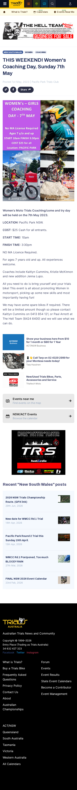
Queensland (10, 732)
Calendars (42, 11)
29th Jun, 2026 (14, 505)
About (7, 698)
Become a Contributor (56, 687)
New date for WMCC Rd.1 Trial (24, 518)
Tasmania (9, 745)
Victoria (8, 751)
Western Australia (14, 757)
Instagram (32, 652)
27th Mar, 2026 (14, 565)
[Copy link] (6, 90)
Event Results (50, 674)
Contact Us (10, 692)
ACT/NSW (9, 725)
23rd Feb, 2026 (14, 582)
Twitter (20, 652)
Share (24, 89)
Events (45, 668)
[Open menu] (5, 4)
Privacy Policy (12, 685)
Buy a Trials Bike (14, 668)
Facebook (8, 652)
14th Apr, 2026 (14, 522)
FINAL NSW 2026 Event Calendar (26, 578)
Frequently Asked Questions (14, 677)
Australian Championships (13, 707)
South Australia (13, 738)
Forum (45, 662)
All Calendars (12, 764)
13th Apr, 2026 (14, 544)
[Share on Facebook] (13, 90)
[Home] (4, 12)
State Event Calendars (56, 681)
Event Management (54, 694)
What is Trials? (19, 12)
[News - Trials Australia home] (16, 4)
